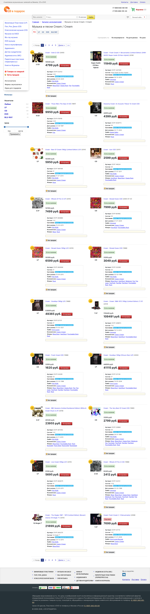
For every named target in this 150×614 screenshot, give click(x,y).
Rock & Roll (65, 445)
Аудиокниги (9, 48)
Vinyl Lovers (55, 330)
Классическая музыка (44, 578)
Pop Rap (118, 283)
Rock (112, 84)
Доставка (134, 2)
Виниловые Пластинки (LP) (16, 23)
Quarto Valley (114, 132)
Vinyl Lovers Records (116, 539)
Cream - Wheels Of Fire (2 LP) (55, 199)
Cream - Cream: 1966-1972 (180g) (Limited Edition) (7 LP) (123, 301)
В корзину (65, 65)
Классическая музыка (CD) (16, 30)
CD (43, 32)
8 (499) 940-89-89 (92, 606)
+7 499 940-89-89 (119, 8)
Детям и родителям (13, 52)
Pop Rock (125, 283)
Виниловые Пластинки (43, 572)
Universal (113, 79)
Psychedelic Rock (110, 180)
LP (39, 32)
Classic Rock (64, 85)
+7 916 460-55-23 (119, 11)
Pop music (111, 443)
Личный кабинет (138, 17)
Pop (70, 85)
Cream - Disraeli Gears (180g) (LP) (57, 248)
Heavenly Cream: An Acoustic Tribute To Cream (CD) (122, 104)
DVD (47, 32)
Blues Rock (56, 85)
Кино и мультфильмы (13, 45)
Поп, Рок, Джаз (40, 575)
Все (34, 32)
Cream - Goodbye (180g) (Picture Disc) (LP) (119, 355)
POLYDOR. (55, 81)
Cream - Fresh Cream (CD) (54, 355)
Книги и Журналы (12, 65)
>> (68, 45)
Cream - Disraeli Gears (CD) (113, 199)
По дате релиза (132, 38)
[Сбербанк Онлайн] (43, 587)
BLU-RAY (54, 32)
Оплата (142, 2)
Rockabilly (50, 445)
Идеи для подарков (13, 88)
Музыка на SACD (12, 34)
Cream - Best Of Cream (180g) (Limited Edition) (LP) (63, 149)
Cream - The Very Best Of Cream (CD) (117, 408)
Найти (91, 17)
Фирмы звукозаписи (13, 84)
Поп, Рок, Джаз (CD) (13, 26)
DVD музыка (10, 41)
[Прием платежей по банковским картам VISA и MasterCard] (54, 587)
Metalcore (129, 281)
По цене (143, 38)
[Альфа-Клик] (75, 587)
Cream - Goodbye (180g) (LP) (55, 301)
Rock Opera (57, 445)
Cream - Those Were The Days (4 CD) (58, 104)
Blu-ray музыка (11, 37)
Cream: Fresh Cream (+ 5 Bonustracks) (117, 515)
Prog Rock (114, 227)
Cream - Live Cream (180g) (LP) (56, 462)
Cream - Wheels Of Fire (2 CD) (114, 462)
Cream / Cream (61, 83)
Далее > (61, 45)
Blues (54, 232)
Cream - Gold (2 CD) (52, 52)
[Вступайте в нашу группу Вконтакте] (124, 574)
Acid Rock (114, 178)
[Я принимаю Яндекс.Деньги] (66, 587)
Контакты (124, 2)
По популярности (118, 38)
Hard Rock (121, 281)
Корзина (141, 9)
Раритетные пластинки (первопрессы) (14, 60)
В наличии (82, 17)
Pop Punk (112, 283)
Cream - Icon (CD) (110, 149)
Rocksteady (73, 445)
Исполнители (10, 81)
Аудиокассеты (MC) (13, 55)
